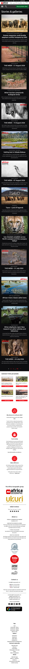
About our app (14, 631)
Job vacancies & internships (14, 661)
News (21, 234)
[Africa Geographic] (4, 3)
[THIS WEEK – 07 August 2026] (14, 169)
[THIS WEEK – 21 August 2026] (14, 54)
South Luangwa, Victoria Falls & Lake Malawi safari (6, 383)
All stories (14, 647)
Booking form (14, 640)
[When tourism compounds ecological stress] (14, 81)
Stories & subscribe (14, 643)
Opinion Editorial (14, 63)
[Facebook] (9, 604)
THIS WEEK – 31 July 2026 (14, 268)
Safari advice (14, 638)
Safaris (14, 633)
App (14, 623)
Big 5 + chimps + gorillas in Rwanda (21, 383)
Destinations (14, 205)
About (14, 654)
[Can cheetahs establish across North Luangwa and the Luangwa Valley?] (14, 225)
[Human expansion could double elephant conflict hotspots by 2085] (14, 24)
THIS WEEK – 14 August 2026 (14, 123)
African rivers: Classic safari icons (14, 298)
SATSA (13, 447)
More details (7, 386)
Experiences (14, 637)
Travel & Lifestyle (12, 150)
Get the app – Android (14, 628)
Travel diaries (17, 150)
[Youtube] (14, 604)
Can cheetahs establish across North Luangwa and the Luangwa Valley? (14, 239)
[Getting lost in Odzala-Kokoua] (14, 140)
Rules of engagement (14, 652)
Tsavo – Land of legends (14, 208)
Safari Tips (11, 295)
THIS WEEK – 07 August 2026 (14, 180)
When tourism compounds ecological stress (13, 93)
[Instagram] (17, 604)
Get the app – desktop (14, 630)
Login (14, 625)
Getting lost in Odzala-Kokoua (14, 152)
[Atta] (14, 574)
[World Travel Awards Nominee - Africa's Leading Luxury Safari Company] (14, 553)
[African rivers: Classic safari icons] (14, 286)
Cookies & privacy (14, 662)
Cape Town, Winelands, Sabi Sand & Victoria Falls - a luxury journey (21, 397)
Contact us (14, 659)
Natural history (17, 90)
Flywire (7, 442)
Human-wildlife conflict (18, 33)
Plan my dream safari (22, 6)
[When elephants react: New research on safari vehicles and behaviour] (14, 315)
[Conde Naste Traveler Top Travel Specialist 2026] (14, 563)
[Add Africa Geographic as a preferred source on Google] (14, 610)
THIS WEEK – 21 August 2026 (14, 65)
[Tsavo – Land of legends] (14, 196)
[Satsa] (14, 569)
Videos (14, 651)
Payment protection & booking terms (14, 641)
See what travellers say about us (14, 452)
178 (17, 368)
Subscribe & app (14, 645)
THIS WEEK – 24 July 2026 (14, 359)
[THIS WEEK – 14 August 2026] (14, 111)
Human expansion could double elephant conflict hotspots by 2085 (14, 36)
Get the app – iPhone (14, 627)
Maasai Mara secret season (7, 396)
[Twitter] (12, 604)
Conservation (14, 648)
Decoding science (10, 33)
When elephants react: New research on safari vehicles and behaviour (14, 329)
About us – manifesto (14, 658)
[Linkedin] (19, 604)
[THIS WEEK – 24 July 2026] (14, 347)
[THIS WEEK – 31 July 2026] (14, 257)
